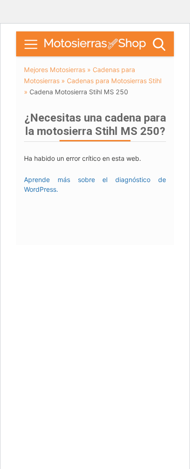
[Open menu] (30, 44)
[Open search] (159, 44)
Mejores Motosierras (54, 69)
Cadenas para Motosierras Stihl (114, 81)
